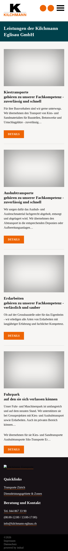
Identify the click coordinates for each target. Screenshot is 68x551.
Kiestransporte (16, 92)
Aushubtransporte (18, 193)
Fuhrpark (12, 394)
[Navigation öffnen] (60, 8)
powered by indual (14, 547)
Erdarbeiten (14, 298)
